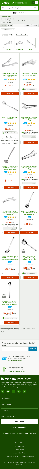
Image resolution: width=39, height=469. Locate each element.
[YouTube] (8, 391)
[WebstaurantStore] (19, 379)
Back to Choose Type (22, 35)
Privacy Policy (19, 446)
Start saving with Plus (15, 360)
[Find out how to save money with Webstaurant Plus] (5, 79)
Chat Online (10, 433)
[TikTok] (19, 391)
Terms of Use (19, 449)
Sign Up (33, 349)
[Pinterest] (24, 391)
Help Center (19, 421)
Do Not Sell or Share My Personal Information (19, 456)
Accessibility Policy (20, 453)
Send (33, 136)
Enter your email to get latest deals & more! (18, 344)
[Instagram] (2, 391)
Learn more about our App (16, 371)
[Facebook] (13, 391)
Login (22, 132)
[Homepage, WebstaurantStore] (19, 3)
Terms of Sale (19, 443)
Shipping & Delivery (27, 433)
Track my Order (19, 427)
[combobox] (19, 8)
